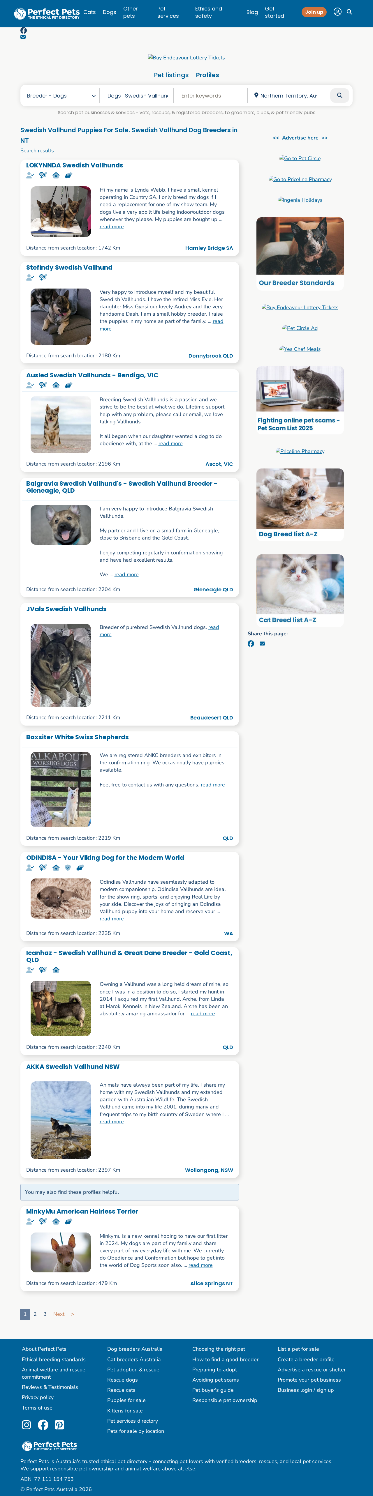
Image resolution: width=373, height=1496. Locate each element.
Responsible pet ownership (224, 1400)
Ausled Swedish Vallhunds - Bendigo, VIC (92, 375)
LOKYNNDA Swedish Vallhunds (74, 165)
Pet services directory (132, 1420)
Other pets (130, 12)
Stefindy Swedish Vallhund (69, 267)
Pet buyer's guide (213, 1390)
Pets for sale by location (135, 1431)
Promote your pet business (309, 1379)
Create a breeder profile (306, 1359)
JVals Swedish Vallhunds (66, 608)
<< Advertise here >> (300, 137)
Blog (252, 12)
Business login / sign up (306, 1390)
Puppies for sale (126, 1400)
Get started (274, 12)
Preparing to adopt (214, 1369)
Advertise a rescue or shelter (312, 1369)
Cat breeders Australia (134, 1359)
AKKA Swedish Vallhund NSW (73, 1066)
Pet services (168, 12)
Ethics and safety (208, 12)
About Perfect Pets (44, 1348)
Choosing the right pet (218, 1348)
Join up (314, 12)
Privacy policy (38, 1397)
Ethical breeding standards (54, 1359)
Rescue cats (121, 1390)
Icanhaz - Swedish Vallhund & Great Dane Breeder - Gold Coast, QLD (129, 956)
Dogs (109, 12)
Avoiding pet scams (215, 1379)
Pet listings (171, 74)
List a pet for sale (298, 1348)
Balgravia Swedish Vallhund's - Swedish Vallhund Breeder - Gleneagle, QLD (122, 487)
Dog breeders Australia (135, 1348)
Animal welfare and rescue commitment (53, 1373)
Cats (89, 12)
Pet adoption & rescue (133, 1369)
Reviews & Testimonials (50, 1387)
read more (112, 226)
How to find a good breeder (225, 1359)
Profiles (207, 74)
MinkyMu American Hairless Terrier (82, 1211)
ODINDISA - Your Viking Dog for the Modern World (105, 857)
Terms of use (37, 1407)
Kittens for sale (125, 1410)
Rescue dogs (122, 1379)
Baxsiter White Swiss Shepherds (77, 737)
